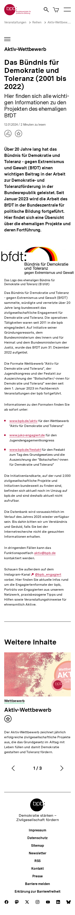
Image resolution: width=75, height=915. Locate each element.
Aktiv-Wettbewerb (60, 22)
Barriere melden (37, 884)
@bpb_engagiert (48, 574)
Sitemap (37, 846)
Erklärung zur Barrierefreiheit (37, 891)
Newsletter (37, 853)
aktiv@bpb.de (45, 553)
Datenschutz (37, 838)
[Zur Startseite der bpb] (17, 14)
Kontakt (37, 869)
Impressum (37, 830)
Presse (37, 876)
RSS (37, 861)
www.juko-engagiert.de (27, 435)
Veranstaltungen (15, 22)
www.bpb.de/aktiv (23, 421)
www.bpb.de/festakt (25, 450)
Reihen (36, 22)
